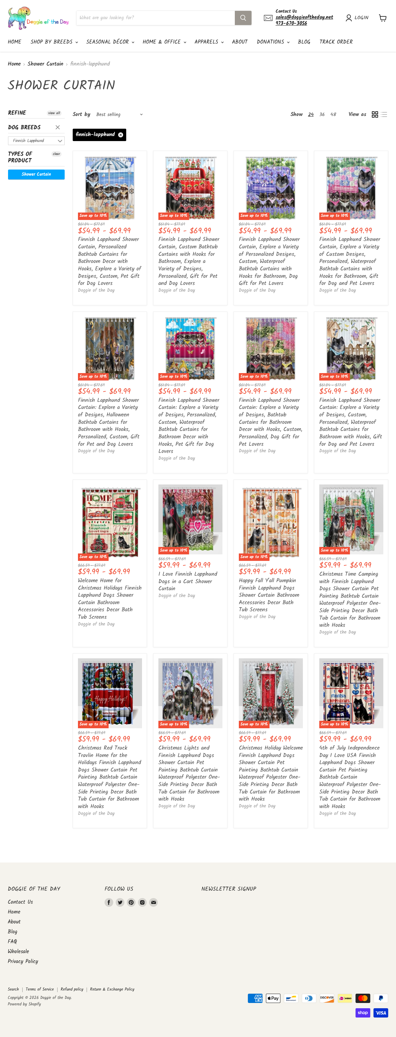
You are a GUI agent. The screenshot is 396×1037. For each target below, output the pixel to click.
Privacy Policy (23, 961)
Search (13, 989)
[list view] (383, 114)
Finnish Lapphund (28, 140)
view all (54, 113)
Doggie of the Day (96, 290)
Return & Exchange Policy (112, 989)
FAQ (12, 942)
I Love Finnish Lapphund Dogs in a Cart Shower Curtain (187, 581)
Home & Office (163, 42)
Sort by (81, 115)
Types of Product (20, 158)
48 (333, 114)
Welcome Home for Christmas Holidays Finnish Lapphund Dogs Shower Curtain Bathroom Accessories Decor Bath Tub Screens (110, 599)
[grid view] (374, 114)
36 (322, 114)
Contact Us (20, 902)
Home (14, 42)
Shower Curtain (45, 64)
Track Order (336, 42)
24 (311, 114)
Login (361, 18)
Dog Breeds (24, 127)
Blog (304, 42)
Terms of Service (40, 989)
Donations (271, 42)
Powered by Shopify (24, 1004)
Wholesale (18, 952)
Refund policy (72, 989)
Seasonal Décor (108, 42)
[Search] (243, 18)
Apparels (207, 42)
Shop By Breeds (53, 42)
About (240, 42)
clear (58, 128)
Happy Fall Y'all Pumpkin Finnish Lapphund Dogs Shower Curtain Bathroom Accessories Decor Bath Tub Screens (269, 595)
